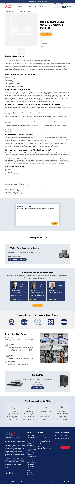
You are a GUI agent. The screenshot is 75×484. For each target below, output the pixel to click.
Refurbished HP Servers (30, 442)
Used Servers (12, 11)
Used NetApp (30, 460)
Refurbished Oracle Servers (31, 457)
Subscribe (64, 447)
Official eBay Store (31, 435)
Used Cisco (29, 439)
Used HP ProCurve (31, 466)
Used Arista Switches (31, 462)
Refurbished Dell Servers (30, 446)
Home (6, 11)
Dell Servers (19, 11)
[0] (69, 6)
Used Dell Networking (31, 464)
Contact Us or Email (37, 387)
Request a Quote (46, 34)
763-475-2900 (43, 435)
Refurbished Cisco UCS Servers (31, 453)
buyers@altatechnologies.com (17, 259)
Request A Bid (37, 305)
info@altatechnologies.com (46, 437)
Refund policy (30, 474)
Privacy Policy (59, 481)
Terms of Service (30, 472)
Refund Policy (67, 481)
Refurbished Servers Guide (31, 469)
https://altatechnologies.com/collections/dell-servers (16, 184)
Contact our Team (51, 163)
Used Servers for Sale (31, 437)
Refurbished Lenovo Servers (31, 450)
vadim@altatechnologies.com (14, 173)
